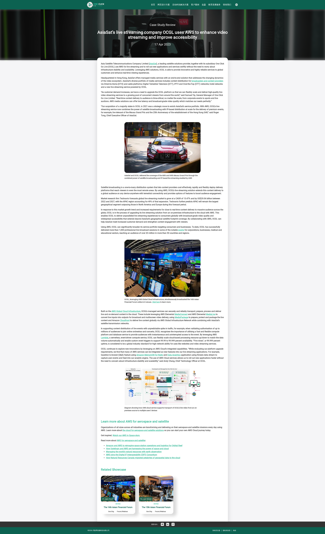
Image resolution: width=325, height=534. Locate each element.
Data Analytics (174, 355)
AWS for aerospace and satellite (131, 440)
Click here (156, 302)
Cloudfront (125, 320)
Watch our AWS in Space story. (126, 435)
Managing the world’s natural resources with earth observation (134, 451)
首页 (153, 4)
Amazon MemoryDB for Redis (149, 355)
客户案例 (195, 4)
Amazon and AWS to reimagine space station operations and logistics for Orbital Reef (144, 445)
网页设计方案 (164, 4)
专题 (204, 4)
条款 (234, 530)
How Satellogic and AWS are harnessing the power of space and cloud (137, 448)
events (181, 230)
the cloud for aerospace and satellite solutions (143, 430)
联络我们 (227, 4)
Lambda (104, 337)
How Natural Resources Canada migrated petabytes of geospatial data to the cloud (143, 458)
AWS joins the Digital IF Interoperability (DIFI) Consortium (131, 455)
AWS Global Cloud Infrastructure (126, 311)
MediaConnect (181, 314)
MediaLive (210, 314)
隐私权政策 (226, 530)
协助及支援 (216, 530)
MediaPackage (181, 317)
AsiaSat (152, 63)
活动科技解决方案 (180, 4)
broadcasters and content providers (207, 81)
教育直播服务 (214, 4)
